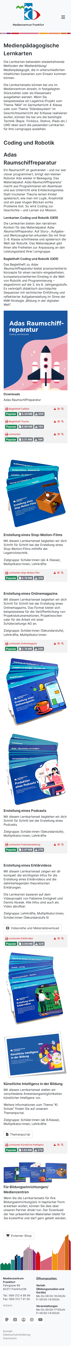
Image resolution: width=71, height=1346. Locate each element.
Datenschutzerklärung (16, 1334)
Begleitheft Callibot (18, 409)
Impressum (10, 1338)
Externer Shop (21, 1236)
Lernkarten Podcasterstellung (24, 844)
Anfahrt (7, 1305)
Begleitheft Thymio (18, 421)
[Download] (55, 409)
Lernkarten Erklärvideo (20, 938)
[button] (63, 17)
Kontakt (7, 1331)
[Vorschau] (62, 409)
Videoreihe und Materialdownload (34, 928)
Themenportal (19, 1134)
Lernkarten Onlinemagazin (22, 643)
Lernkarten (14, 434)
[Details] (58, 409)
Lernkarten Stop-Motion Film (23, 573)
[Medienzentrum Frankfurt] (28, 14)
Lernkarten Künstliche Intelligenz (26, 1145)
